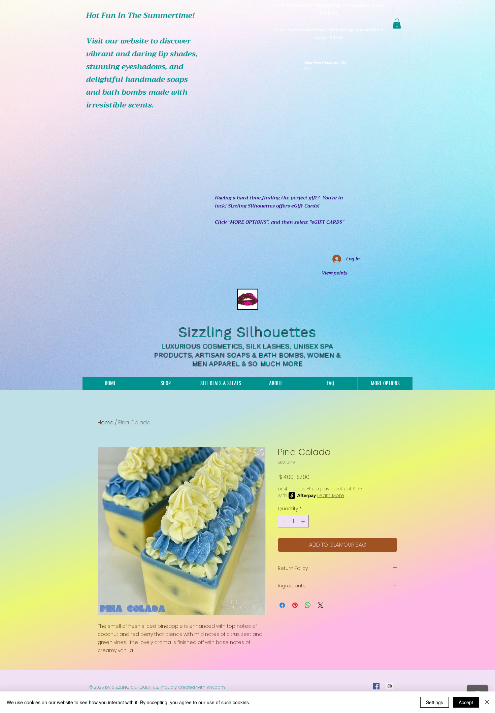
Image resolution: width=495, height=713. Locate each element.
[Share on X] (321, 605)
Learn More (330, 495)
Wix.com (216, 687)
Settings (434, 702)
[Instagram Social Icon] (389, 686)
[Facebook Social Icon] (376, 686)
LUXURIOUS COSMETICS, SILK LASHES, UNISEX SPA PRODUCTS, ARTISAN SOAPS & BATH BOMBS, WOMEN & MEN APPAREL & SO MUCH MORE (247, 355)
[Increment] (303, 521)
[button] (397, 24)
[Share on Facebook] (282, 605)
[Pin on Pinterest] (295, 605)
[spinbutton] (293, 521)
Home (105, 422)
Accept (466, 702)
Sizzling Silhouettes (247, 332)
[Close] (487, 702)
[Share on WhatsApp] (308, 605)
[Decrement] (283, 521)
